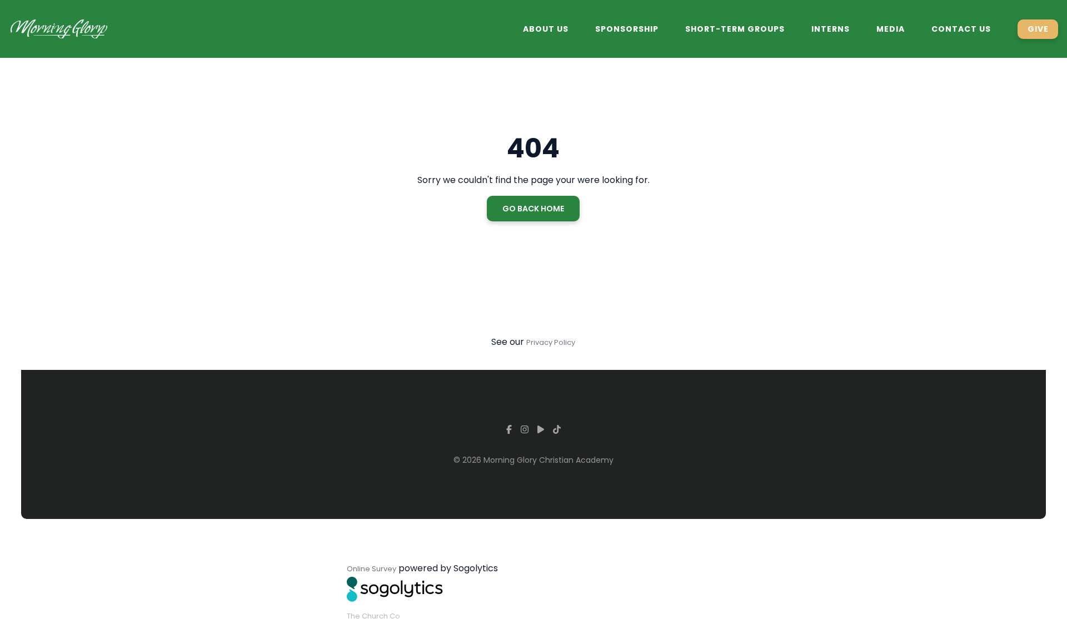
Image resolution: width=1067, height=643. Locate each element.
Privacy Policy (550, 342)
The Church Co (373, 616)
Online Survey (371, 568)
